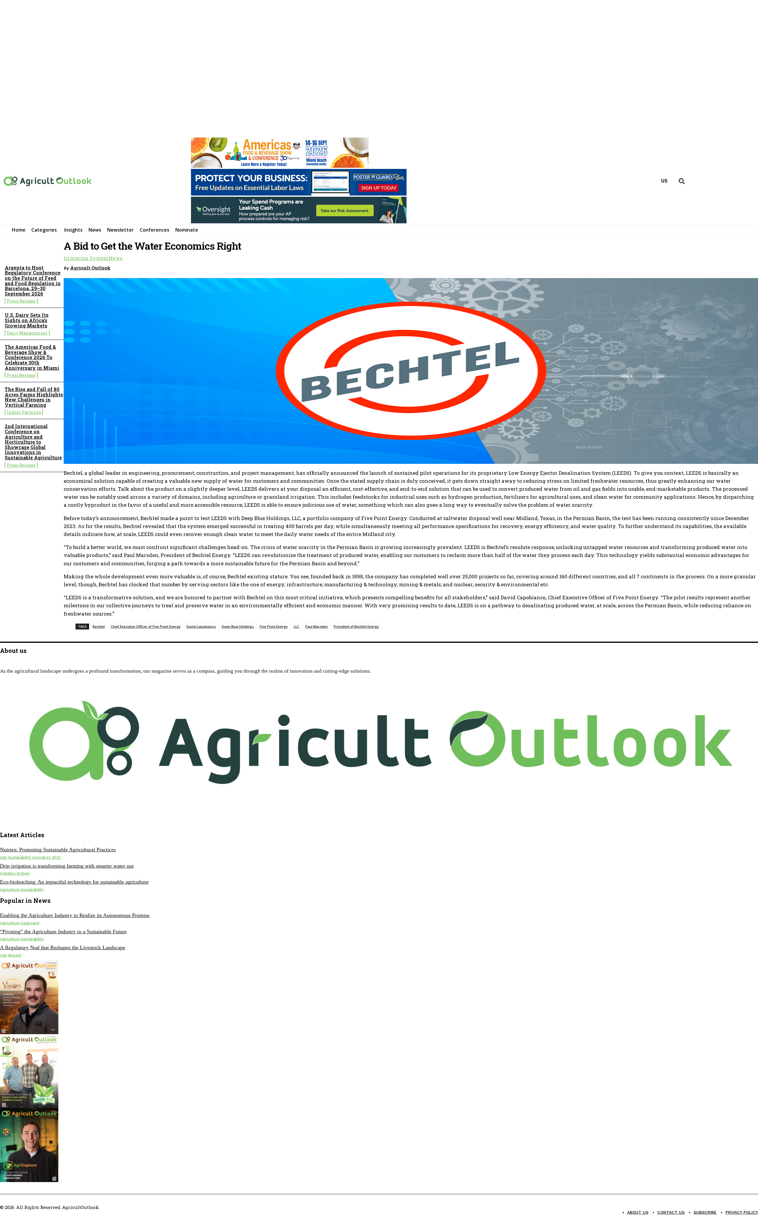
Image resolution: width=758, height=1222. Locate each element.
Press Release (21, 301)
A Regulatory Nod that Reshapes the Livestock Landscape (62, 947)
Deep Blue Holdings (238, 626)
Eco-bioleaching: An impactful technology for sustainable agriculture (74, 882)
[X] (16, 820)
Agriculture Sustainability (22, 889)
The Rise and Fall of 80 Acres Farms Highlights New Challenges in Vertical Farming (34, 397)
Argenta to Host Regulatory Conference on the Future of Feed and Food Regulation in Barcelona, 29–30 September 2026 (33, 280)
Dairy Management (27, 333)
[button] (681, 181)
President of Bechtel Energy (356, 626)
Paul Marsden (316, 626)
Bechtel (99, 626)
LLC (296, 626)
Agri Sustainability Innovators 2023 (30, 857)
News (116, 258)
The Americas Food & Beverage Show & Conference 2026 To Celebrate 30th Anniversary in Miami (32, 357)
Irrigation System (86, 258)
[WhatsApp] (705, 267)
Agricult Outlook (90, 267)
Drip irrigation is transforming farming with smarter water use (67, 866)
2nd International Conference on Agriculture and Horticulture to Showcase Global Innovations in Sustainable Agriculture (33, 442)
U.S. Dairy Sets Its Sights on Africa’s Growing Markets (27, 320)
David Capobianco (201, 626)
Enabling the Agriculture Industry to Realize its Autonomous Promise (75, 915)
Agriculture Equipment (20, 923)
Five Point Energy (274, 626)
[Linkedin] (726, 267)
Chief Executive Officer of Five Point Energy (146, 626)
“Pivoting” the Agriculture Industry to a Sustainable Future (63, 931)
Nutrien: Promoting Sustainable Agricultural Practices (58, 850)
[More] (748, 267)
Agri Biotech (10, 955)
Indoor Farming (24, 412)
